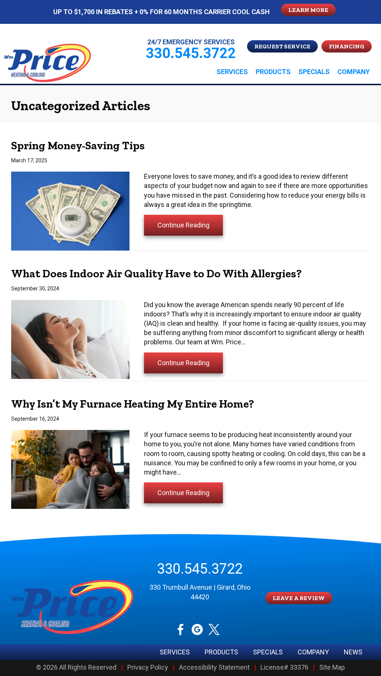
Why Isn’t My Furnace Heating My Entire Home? (132, 404)
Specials (314, 72)
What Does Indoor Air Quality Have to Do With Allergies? (156, 273)
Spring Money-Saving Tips (78, 145)
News (353, 652)
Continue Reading (190, 225)
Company (353, 72)
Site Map (332, 667)
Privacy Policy (147, 667)
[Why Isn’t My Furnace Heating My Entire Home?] (70, 469)
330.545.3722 (200, 569)
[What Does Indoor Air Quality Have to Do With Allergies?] (70, 338)
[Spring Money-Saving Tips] (70, 210)
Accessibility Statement (214, 667)
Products (273, 72)
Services (232, 72)
